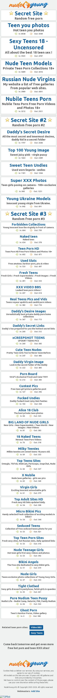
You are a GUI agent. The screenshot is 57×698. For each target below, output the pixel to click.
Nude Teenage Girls (29, 550)
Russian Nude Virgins (28, 79)
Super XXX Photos (28, 180)
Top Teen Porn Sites (28, 538)
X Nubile (28, 475)
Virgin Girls (28, 487)
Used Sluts (28, 260)
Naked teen (28, 236)
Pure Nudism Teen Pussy (28, 598)
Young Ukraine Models (28, 198)
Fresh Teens (28, 272)
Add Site (35, 691)
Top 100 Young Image (28, 150)
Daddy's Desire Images (28, 311)
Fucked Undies (28, 398)
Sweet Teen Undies (28, 165)
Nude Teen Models (28, 63)
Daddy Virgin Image (28, 362)
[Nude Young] (28, 4)
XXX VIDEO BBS (28, 287)
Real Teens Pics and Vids (28, 299)
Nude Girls (28, 574)
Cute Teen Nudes (28, 350)
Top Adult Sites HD (28, 499)
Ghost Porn (28, 610)
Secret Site (28, 13)
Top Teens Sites (28, 460)
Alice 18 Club (28, 410)
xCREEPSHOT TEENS (28, 337)
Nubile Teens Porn (28, 99)
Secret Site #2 (29, 120)
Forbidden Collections (28, 224)
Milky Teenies (28, 448)
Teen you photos (28, 25)
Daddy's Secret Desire (28, 131)
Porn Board (28, 374)
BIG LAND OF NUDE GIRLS (28, 422)
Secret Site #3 (29, 214)
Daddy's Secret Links (28, 325)
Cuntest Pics (28, 386)
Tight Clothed (28, 586)
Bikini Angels (28, 562)
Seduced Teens (28, 525)
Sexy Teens (37, 633)
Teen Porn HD (28, 248)
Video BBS (36, 627)
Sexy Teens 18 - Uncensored (28, 44)
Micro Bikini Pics (28, 511)
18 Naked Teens (28, 436)
